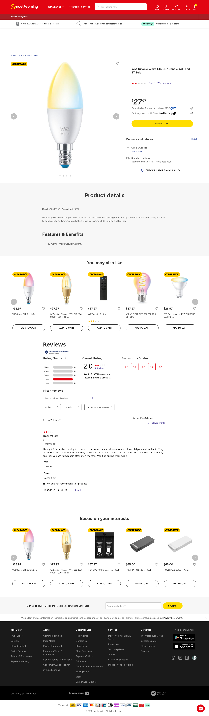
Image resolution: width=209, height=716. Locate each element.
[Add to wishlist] (117, 64)
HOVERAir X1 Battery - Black (138, 570)
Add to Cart (162, 123)
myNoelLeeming (51, 670)
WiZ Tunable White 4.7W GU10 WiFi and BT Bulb (179, 315)
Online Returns (18, 651)
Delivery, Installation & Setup (119, 637)
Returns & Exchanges (21, 656)
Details (194, 139)
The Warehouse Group (152, 635)
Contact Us (81, 641)
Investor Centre (149, 641)
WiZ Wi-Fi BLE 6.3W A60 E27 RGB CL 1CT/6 (141, 315)
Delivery (15, 641)
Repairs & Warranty (20, 661)
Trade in (112, 654)
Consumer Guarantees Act (56, 664)
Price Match (49, 641)
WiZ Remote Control (97, 314)
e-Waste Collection (118, 659)
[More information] (191, 108)
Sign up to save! (34, 605)
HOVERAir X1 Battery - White (177, 570)
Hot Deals (74, 6)
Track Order (16, 635)
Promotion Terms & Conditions (52, 653)
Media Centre (148, 646)
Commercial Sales (52, 635)
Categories (55, 6)
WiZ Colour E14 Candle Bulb (24, 314)
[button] (187, 7)
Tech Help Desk (116, 649)
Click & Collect (18, 646)
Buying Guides (83, 671)
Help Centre (82, 635)
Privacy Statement (52, 646)
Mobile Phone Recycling (120, 664)
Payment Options (84, 656)
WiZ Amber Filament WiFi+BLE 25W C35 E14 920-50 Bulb (66, 315)
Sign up (172, 605)
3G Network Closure (86, 681)
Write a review (165, 83)
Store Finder (82, 646)
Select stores (137, 151)
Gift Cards (81, 661)
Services (85, 6)
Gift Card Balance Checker (89, 666)
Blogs (78, 676)
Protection (113, 644)
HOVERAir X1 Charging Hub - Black (103, 570)
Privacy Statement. (173, 618)
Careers (145, 651)
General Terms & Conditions (57, 659)
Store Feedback (84, 651)
